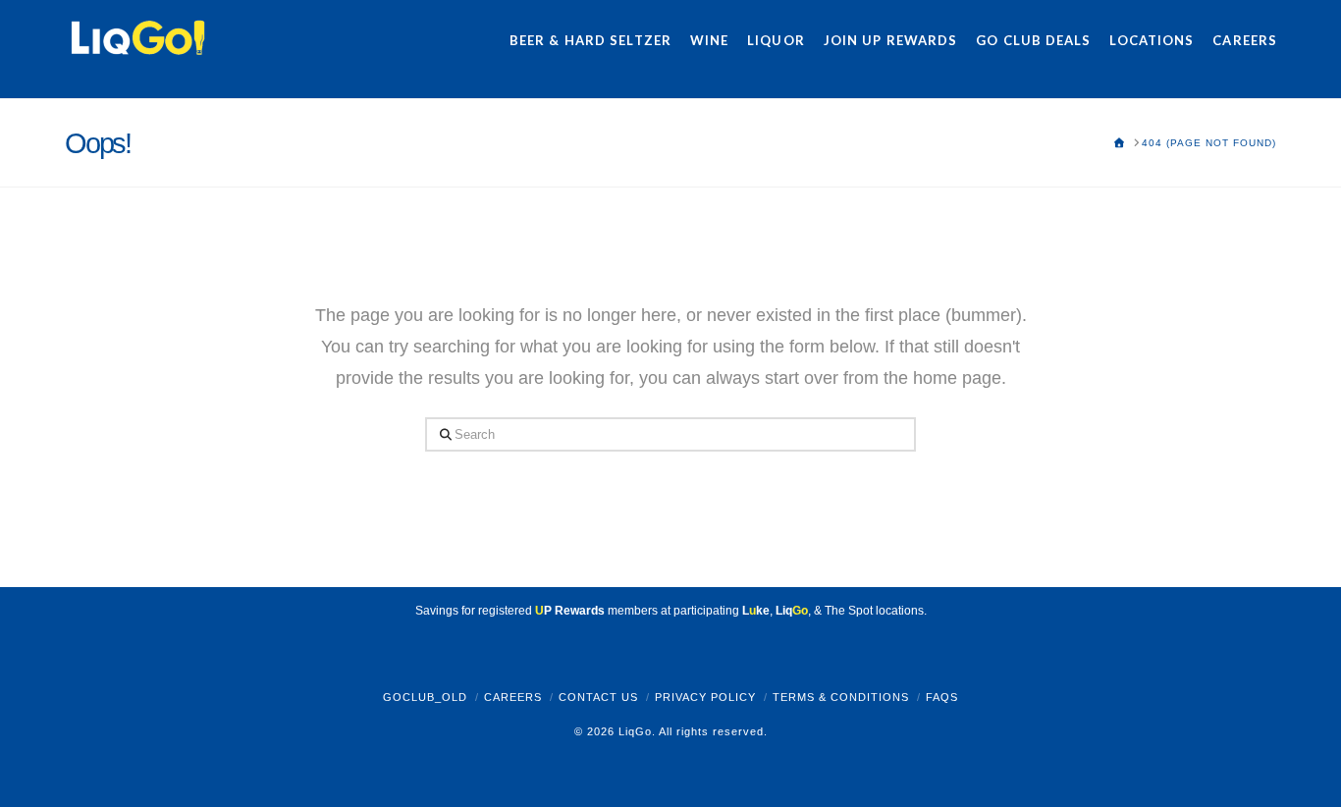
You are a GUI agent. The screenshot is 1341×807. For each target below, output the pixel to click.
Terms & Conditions (841, 697)
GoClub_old (425, 697)
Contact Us (598, 697)
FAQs (942, 697)
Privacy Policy (705, 697)
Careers (513, 697)
